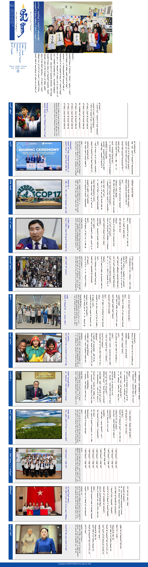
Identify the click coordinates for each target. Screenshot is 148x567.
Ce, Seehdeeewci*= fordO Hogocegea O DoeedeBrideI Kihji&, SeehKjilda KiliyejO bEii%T (111, 158)
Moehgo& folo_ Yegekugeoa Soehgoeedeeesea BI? (122, 156)
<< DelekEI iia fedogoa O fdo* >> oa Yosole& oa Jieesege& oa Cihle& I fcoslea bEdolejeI (92, 117)
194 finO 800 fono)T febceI (128, 496)
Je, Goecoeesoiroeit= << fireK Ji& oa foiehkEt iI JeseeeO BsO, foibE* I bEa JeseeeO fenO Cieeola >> (99, 387)
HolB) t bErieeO (23, 49)
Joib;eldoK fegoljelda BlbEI (132, 188)
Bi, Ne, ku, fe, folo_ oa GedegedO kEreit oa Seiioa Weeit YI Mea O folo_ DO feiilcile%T (109, 271)
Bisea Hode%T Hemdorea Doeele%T (122, 343)
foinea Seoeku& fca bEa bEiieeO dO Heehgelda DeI (103, 539)
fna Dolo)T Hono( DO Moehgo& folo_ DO (64, 116)
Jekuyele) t (25, 47)
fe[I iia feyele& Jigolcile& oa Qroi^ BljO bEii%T (114, 272)
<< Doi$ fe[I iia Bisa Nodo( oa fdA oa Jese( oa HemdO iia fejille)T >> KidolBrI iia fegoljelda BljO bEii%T (123, 272)
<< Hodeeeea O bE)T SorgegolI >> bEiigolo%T (111, 500)
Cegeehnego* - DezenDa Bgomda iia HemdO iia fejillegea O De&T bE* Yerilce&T (115, 424)
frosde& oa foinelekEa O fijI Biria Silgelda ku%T (92, 157)
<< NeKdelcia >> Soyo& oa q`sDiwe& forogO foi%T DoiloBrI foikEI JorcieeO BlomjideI (86, 348)
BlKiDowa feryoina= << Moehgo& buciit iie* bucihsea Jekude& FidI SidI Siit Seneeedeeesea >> (105, 387)
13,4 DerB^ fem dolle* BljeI (124, 228)
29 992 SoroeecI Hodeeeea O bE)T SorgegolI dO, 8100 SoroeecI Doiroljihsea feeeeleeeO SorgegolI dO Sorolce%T (121, 501)
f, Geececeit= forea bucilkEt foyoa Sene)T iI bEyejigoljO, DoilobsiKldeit (86, 385)
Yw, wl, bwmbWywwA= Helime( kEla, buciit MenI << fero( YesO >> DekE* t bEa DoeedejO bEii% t (119, 386)
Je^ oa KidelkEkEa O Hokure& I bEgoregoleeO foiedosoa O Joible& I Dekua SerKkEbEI (86, 193)
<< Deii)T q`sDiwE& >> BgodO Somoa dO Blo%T (130, 424)
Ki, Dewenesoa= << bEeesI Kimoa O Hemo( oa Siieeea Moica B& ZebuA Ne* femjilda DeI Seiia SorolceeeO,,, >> (112, 387)
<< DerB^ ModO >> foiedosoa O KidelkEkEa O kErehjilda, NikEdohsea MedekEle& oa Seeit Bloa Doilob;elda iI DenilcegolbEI (103, 155)
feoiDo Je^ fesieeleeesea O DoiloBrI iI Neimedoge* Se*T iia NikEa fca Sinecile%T (109, 233)
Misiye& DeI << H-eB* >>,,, (117, 534)
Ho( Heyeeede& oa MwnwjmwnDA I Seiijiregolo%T (98, 424)
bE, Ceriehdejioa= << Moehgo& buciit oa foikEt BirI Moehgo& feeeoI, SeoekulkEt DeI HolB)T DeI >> (93, 387)
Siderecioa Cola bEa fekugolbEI (109, 304)
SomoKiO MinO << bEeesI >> (99, 532)
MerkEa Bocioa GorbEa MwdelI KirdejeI (113, 307)
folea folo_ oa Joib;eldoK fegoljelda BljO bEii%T (118, 272)
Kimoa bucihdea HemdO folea (104, 456)
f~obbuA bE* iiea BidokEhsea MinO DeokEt (121, 537)
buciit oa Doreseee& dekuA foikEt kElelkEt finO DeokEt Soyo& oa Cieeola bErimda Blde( (99, 502)
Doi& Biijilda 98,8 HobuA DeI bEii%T (126, 422)
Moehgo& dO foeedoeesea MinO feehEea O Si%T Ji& (89, 539)
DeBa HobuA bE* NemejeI (120, 225)
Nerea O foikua (85, 529)
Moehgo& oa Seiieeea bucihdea (20, 53)
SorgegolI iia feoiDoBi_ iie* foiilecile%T (104, 499)
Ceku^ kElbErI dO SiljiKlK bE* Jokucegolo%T (115, 500)
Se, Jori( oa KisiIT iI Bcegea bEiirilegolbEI (98, 195)
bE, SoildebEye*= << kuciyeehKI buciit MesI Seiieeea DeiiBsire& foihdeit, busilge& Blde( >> (134, 387)
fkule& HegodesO (12, 49)
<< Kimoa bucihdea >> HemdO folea (85, 458)
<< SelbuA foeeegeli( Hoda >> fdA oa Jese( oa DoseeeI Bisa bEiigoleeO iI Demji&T (93, 194)
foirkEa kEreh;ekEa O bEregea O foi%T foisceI (104, 231)
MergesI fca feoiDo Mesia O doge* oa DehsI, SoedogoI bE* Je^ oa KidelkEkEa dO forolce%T (127, 155)
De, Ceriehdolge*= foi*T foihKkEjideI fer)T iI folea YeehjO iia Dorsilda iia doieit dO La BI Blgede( (127, 386)
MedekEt (14, 46)
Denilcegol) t (17, 48)
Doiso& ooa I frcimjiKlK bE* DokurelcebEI (92, 269)
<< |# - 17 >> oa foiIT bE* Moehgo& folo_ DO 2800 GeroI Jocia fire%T (102, 194)
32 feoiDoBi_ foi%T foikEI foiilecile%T (80, 116)
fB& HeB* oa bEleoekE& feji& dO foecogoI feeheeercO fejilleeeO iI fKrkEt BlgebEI (115, 196)
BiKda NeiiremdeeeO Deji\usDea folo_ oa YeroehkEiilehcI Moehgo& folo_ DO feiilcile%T (127, 193)
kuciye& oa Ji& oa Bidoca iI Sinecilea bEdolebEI (108, 501)
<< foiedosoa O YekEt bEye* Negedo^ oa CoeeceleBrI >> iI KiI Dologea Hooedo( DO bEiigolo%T (109, 196)
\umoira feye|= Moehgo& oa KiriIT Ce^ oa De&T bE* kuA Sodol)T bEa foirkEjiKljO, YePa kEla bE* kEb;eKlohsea (94, 349)
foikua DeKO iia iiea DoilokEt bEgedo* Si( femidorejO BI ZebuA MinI (94, 538)
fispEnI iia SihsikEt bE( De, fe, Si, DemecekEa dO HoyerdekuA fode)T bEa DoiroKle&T (85, 310)
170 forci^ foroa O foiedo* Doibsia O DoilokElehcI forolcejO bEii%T (86, 154)
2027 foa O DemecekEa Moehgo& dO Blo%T (129, 308)
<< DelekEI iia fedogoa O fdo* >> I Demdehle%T (106, 347)
